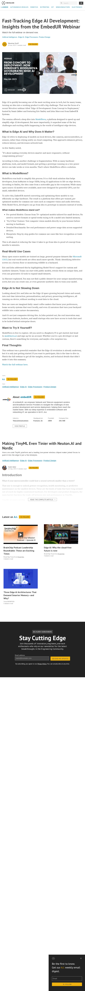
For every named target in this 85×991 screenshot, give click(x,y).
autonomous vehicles (19, 7)
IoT (52, 7)
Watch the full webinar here (15, 364)
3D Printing (44, 7)
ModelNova (40, 119)
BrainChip (21, 557)
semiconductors (63, 7)
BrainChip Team (9, 557)
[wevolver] (8, 3)
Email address (20, 655)
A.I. (62, 967)
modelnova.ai (11, 336)
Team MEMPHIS (9, 601)
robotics (34, 7)
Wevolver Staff (13, 43)
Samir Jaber (12, 467)
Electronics (77, 7)
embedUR (25, 397)
